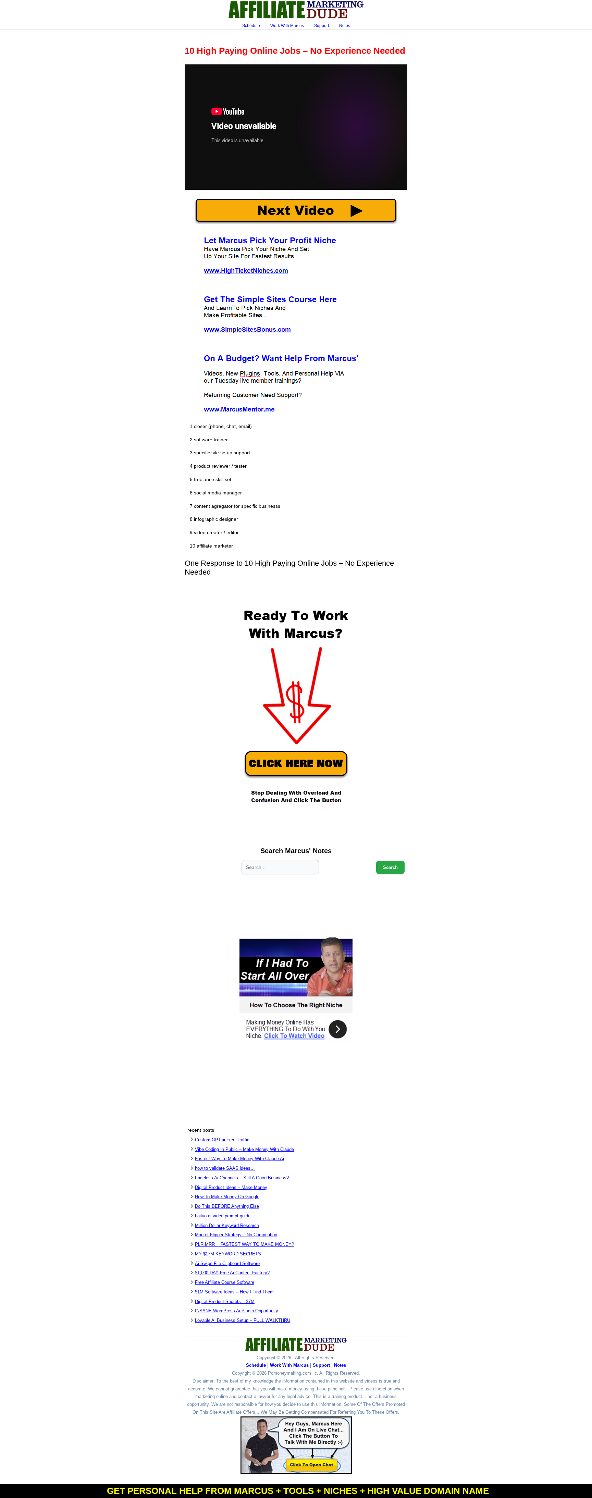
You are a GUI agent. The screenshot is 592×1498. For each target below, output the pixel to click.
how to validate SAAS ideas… (225, 1168)
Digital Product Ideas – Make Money (231, 1187)
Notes (344, 25)
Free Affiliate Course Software (224, 1282)
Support (321, 25)
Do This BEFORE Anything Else (227, 1206)
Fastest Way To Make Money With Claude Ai (239, 1158)
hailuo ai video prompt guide (222, 1215)
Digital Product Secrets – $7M (225, 1301)
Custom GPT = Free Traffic (222, 1139)
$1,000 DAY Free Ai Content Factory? (232, 1272)
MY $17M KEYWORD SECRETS (228, 1253)
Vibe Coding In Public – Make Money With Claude (244, 1149)
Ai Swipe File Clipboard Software (227, 1263)
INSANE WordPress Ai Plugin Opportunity (236, 1310)
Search (390, 867)
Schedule (251, 25)
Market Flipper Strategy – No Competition (236, 1234)
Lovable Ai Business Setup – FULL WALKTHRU (242, 1320)
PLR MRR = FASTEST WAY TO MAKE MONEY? (244, 1244)
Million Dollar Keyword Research (227, 1225)
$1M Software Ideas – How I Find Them (234, 1291)
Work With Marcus (287, 25)
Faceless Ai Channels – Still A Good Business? (242, 1177)
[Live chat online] (296, 1445)
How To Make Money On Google (227, 1196)
